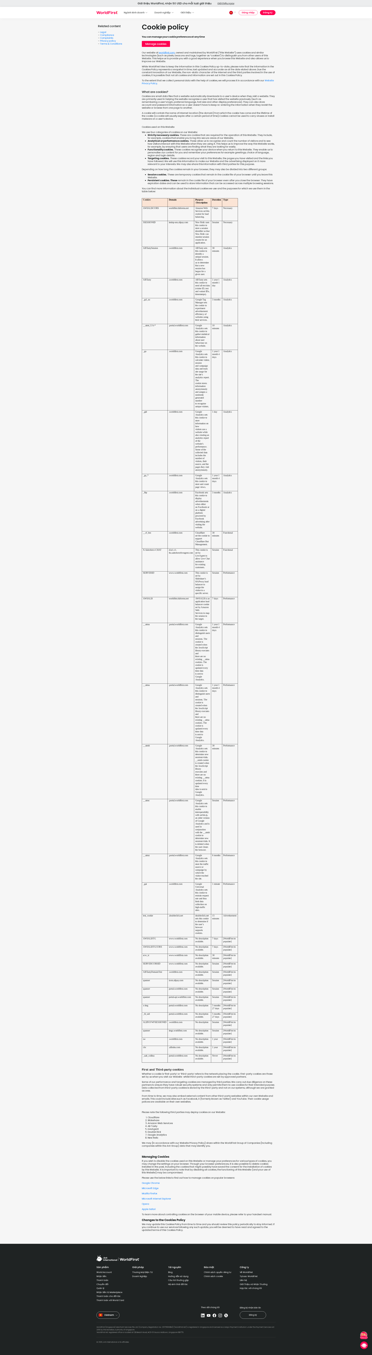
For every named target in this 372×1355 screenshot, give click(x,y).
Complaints (106, 38)
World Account (104, 1272)
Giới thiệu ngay (225, 3)
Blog (170, 1272)
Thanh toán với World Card (110, 1300)
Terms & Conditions (111, 43)
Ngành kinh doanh (134, 12)
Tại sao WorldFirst (249, 1276)
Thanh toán (102, 1280)
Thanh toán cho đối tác (108, 1296)
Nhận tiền (101, 1276)
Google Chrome (151, 1183)
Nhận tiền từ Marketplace (109, 1292)
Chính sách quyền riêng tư (217, 1272)
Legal (103, 32)
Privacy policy (108, 41)
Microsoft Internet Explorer (156, 1198)
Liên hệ (243, 1280)
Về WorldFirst (246, 1272)
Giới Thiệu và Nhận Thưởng (254, 1284)
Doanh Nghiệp (139, 1276)
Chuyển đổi (102, 1284)
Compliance (107, 35)
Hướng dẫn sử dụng (178, 1276)
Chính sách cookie (213, 1276)
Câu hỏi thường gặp (178, 1280)
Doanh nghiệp (162, 12)
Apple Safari (149, 1209)
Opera (145, 1204)
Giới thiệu (186, 12)
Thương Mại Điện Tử (142, 1272)
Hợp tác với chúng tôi (251, 1288)
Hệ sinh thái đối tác (178, 1284)
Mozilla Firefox (149, 1193)
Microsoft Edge (150, 1188)
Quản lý (100, 1288)
